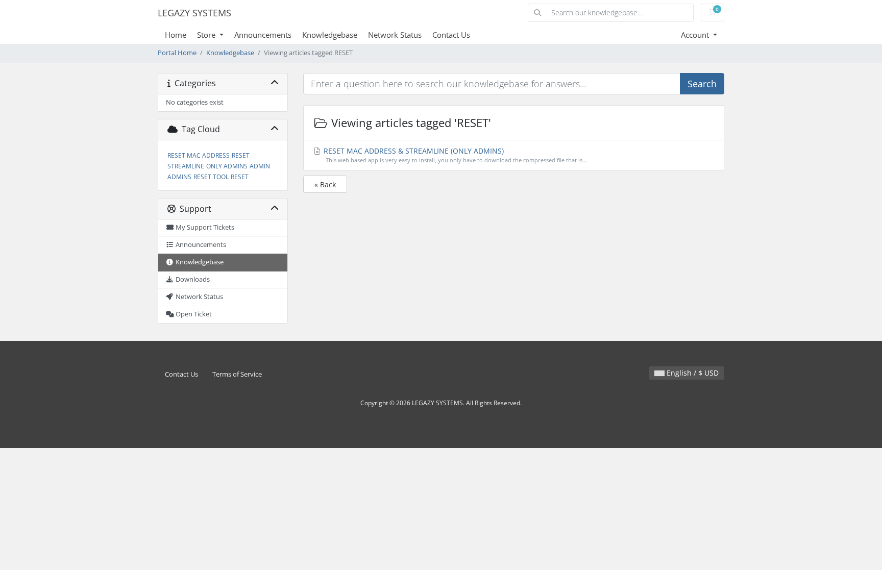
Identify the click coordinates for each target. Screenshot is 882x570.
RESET (240, 176)
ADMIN (260, 166)
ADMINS (179, 176)
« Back (325, 184)
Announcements (262, 35)
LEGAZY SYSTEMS (194, 13)
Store (207, 35)
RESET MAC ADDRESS (198, 155)
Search (702, 84)
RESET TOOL (211, 176)
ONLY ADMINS (227, 166)
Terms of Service (237, 374)
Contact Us (451, 35)
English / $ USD (692, 373)
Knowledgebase (329, 35)
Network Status (395, 35)
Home (175, 35)
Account (696, 35)
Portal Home (177, 52)
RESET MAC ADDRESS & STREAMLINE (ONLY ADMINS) (454, 155)
